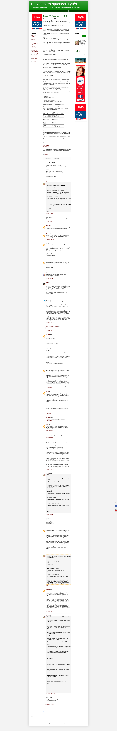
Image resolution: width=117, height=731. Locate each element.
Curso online (48, 10)
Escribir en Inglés (35, 53)
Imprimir (46, 154)
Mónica (47, 181)
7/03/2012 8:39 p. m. (50, 430)
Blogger (68, 723)
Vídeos (33, 46)
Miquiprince (48, 417)
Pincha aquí (45, 144)
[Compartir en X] (57, 158)
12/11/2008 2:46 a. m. (50, 239)
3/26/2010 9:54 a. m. (50, 365)
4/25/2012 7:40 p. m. (50, 420)
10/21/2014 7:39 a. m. (50, 585)
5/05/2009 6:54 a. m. (50, 268)
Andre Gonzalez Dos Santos (52, 298)
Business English (35, 49)
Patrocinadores (35, 44)
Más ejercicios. (46, 145)
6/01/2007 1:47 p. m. (50, 177)
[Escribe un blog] (55, 158)
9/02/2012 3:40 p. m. (50, 514)
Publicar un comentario (49, 704)
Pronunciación (35, 47)
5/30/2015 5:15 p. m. (50, 701)
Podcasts (66, 10)
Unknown (48, 225)
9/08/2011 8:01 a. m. (50, 387)
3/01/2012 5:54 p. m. (50, 413)
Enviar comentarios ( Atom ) (54, 708)
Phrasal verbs (34, 43)
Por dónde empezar (37, 10)
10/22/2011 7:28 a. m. (50, 403)
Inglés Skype (60, 10)
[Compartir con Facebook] (58, 158)
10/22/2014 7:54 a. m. (50, 611)
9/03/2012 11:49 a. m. (50, 525)
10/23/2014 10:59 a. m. (50, 693)
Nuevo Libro (80, 54)
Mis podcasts (34, 37)
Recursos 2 (34, 61)
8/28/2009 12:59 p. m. (50, 322)
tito (47, 243)
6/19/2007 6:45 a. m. (50, 221)
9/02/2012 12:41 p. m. (50, 469)
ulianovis (48, 334)
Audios (33, 39)
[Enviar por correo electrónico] (54, 158)
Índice (43, 10)
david (47, 424)
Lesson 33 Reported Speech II (55, 16)
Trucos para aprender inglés (35, 51)
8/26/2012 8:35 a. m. (50, 437)
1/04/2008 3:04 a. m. (50, 229)
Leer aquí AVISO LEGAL (35, 718)
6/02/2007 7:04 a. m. (50, 213)
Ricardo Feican (49, 260)
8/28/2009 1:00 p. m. (50, 330)
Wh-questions (34, 58)
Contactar (71, 10)
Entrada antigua (68, 706)
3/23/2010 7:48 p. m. (50, 344)
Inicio (31, 10)
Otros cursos (54, 10)
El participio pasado (34, 56)
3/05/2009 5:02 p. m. (50, 257)
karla (47, 368)
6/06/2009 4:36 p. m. (50, 295)
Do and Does (34, 54)
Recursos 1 (34, 59)
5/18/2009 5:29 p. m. (50, 278)
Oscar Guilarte (49, 272)
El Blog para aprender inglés (54, 4)
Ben (47, 282)
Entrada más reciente (48, 706)
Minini (47, 391)
